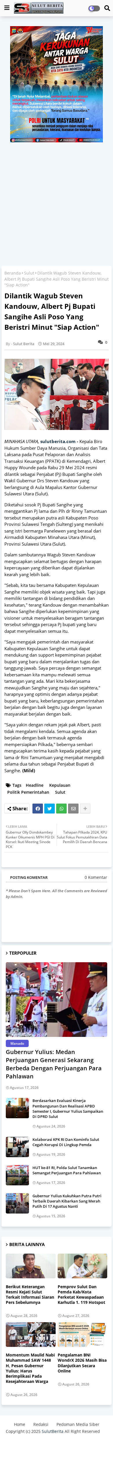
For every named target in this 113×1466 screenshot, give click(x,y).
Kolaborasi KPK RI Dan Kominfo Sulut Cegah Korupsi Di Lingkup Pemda (65, 1142)
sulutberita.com (58, 441)
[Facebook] (37, 808)
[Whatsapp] (61, 808)
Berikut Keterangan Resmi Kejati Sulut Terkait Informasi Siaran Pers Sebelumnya (30, 1294)
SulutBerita (52, 1431)
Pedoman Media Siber (78, 1424)
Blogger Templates (47, 1443)
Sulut (29, 273)
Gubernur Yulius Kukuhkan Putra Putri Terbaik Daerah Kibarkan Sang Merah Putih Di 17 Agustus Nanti (66, 1201)
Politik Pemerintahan (28, 792)
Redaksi (40, 1424)
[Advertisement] (56, 202)
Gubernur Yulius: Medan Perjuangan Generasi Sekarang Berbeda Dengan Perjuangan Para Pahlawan (54, 1064)
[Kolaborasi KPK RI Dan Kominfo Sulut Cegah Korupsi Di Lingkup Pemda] (17, 1147)
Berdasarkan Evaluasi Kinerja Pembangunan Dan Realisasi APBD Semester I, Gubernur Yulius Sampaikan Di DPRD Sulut (67, 1108)
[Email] (73, 808)
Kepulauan (59, 785)
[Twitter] (49, 808)
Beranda (12, 273)
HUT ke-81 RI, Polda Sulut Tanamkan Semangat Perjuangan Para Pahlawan (66, 1170)
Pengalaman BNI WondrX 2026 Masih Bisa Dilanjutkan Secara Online (82, 1363)
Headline (34, 785)
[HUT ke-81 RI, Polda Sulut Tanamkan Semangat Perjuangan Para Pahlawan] (17, 1175)
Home (19, 1424)
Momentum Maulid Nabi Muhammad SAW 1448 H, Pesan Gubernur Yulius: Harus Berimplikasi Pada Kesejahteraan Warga (30, 1368)
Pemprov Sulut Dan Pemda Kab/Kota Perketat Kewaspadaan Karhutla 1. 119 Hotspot (81, 1294)
